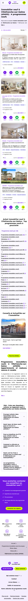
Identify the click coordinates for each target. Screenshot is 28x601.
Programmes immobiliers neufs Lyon (13, 234)
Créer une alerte (7, 30)
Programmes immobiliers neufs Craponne (10, 270)
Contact (11, 75)
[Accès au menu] (3, 2)
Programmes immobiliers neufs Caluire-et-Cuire (13, 296)
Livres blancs (12, 582)
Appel (4, 74)
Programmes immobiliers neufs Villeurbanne (10, 246)
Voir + (23, 74)
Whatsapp (16, 74)
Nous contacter (20, 568)
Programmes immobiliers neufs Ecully (13, 303)
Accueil (13, 543)
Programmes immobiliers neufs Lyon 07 (13, 241)
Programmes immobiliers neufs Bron (12, 262)
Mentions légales (15, 596)
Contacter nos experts (14, 508)
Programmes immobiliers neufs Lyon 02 (13, 264)
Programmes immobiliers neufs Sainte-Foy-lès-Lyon (13, 287)
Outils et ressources (14, 585)
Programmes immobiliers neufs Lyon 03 (13, 273)
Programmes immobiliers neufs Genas (13, 305)
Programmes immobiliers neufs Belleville (13, 290)
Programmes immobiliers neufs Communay (10, 300)
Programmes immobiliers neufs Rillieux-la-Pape (13, 255)
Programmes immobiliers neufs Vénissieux (10, 238)
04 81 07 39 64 (7, 568)
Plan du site (5, 596)
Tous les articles (14, 356)
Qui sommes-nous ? (12, 575)
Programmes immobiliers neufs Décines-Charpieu (12, 283)
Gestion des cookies (18, 598)
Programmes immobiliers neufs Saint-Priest (12, 279)
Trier (23, 30)
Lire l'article (6, 348)
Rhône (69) (13, 551)
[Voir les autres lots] (25, 113)
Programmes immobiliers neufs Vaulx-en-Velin (13, 259)
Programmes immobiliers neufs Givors (13, 307)
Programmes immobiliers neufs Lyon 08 (14, 249)
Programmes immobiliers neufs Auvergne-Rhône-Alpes (13, 547)
